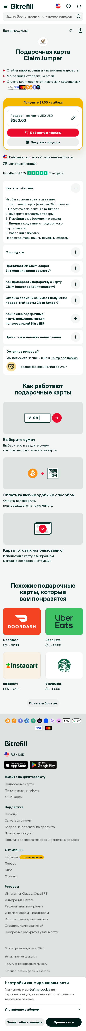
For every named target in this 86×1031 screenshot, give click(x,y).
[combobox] (39, 16)
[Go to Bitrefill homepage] (22, 6)
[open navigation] (5, 6)
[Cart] (79, 6)
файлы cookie (39, 989)
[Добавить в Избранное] (71, 30)
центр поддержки (64, 358)
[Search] (79, 16)
